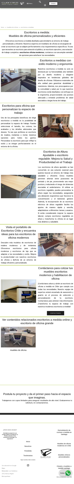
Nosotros (28, 446)
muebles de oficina (12, 27)
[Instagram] (45, 5)
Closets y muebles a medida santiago (64, 467)
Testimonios (28, 456)
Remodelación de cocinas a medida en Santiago (64, 432)
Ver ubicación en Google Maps (9, 467)
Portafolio (28, 451)
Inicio (2, 27)
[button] (53, 3)
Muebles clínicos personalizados (64, 456)
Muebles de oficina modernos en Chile (64, 445)
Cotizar (62, 473)
